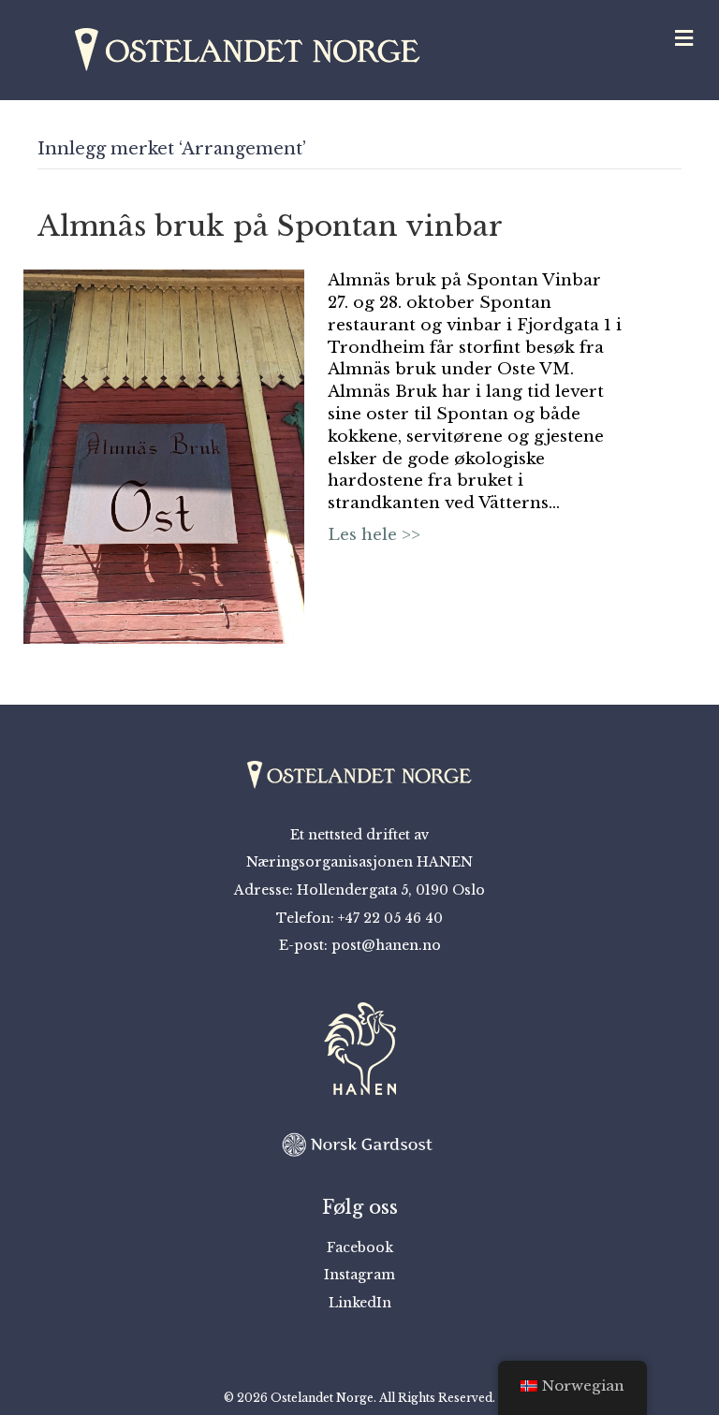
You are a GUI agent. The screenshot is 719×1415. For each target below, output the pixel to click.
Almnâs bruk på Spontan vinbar (270, 226)
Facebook (360, 1247)
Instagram (359, 1274)
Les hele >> (374, 535)
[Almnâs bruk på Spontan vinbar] (163, 456)
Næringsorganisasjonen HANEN (359, 861)
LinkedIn (360, 1302)
